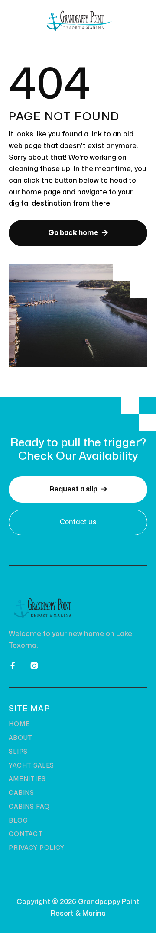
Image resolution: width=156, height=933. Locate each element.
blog (18, 820)
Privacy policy (37, 848)
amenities (27, 779)
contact (26, 834)
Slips (18, 752)
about (20, 738)
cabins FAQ (29, 807)
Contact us (78, 522)
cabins (21, 793)
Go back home (78, 232)
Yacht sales (31, 765)
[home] (78, 21)
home (19, 724)
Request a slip (78, 489)
